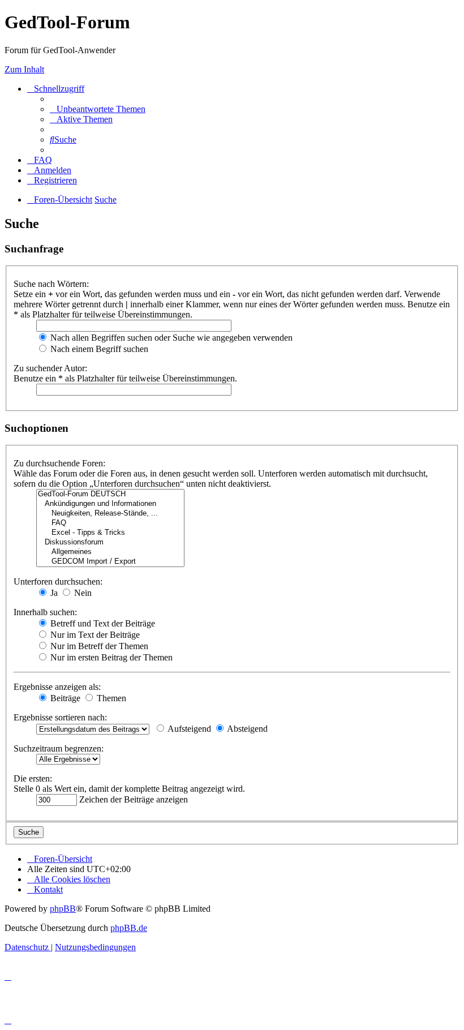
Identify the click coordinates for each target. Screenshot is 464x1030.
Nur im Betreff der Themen (98, 646)
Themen (110, 698)
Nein (82, 593)
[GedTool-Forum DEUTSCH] (110, 494)
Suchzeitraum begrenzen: (59, 748)
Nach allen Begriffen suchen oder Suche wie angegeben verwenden (170, 337)
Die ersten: (33, 778)
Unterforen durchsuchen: (58, 581)
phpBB (63, 908)
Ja (53, 593)
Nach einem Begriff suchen (98, 349)
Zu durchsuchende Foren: (59, 463)
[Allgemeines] (110, 552)
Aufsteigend (188, 728)
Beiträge (64, 698)
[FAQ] (110, 523)
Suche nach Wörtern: (51, 284)
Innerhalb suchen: (45, 612)
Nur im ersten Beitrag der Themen (110, 657)
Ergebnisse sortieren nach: (60, 717)
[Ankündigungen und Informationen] (110, 504)
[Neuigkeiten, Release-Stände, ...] (110, 513)
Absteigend (246, 728)
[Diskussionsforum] (110, 542)
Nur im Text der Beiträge (94, 635)
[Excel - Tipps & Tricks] (110, 533)
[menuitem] (97, 109)
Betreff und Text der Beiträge (101, 623)
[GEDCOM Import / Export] (110, 561)
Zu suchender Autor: (50, 368)
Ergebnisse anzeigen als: (57, 687)
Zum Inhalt (24, 69)
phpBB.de (128, 928)
